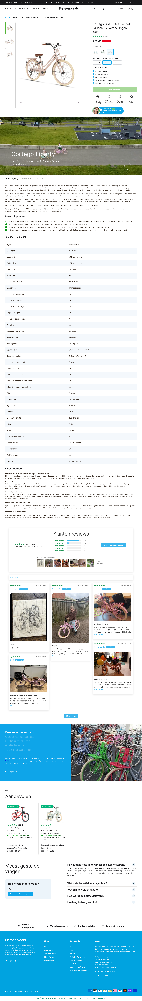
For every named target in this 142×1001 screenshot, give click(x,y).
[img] (15, 586)
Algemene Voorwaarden (78, 970)
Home (8, 17)
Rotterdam (9, 761)
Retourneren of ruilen (77, 967)
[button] (95, 8)
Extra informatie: (100, 68)
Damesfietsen (49, 950)
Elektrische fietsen (51, 947)
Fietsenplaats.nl (17, 991)
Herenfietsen (49, 960)
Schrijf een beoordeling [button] (113, 545)
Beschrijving (12, 178)
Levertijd (73, 963)
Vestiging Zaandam (77, 960)
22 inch (97, 62)
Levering (26, 178)
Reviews (73, 953)
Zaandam (21, 761)
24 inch (107, 62)
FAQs (71, 950)
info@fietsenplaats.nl (107, 971)
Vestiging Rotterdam (77, 957)
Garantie (39, 178)
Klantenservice (75, 947)
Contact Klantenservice (20, 894)
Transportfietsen (50, 953)
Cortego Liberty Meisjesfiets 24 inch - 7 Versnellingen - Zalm (38, 17)
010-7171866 (103, 975)
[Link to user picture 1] (28, 617)
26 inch (117, 62)
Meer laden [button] (71, 716)
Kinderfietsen (49, 957)
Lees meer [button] (56, 656)
